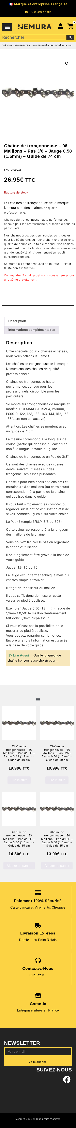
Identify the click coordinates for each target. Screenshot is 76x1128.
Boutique (31, 45)
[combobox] (34, 37)
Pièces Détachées (46, 45)
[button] (67, 63)
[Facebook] (66, 1079)
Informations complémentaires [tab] (31, 329)
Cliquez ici (37, 975)
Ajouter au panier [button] (19, 865)
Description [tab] (17, 321)
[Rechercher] (70, 37)
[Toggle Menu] (7, 27)
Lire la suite (19, 780)
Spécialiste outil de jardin (13, 45)
